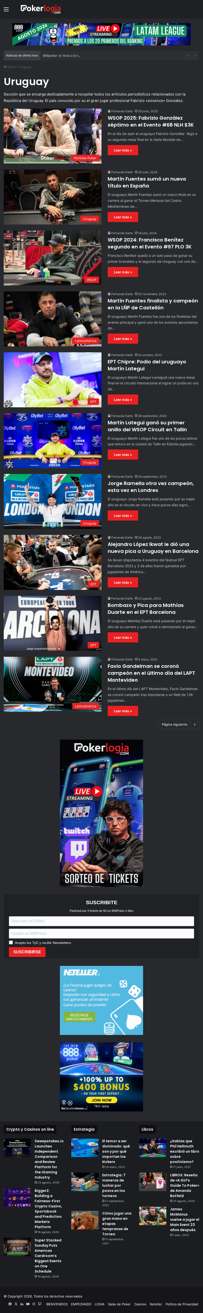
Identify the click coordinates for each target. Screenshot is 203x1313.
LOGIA (99, 1304)
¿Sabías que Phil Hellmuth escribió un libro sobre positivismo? (184, 1151)
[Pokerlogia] (40, 9)
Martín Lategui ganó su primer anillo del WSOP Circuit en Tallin (147, 426)
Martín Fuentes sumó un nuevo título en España (147, 182)
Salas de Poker (119, 1304)
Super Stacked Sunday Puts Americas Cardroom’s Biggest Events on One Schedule (48, 1256)
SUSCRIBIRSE (27, 952)
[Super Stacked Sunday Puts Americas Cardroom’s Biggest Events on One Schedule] (17, 1247)
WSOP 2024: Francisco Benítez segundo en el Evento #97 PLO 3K (150, 243)
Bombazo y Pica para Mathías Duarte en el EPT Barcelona (146, 609)
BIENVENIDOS (57, 1304)
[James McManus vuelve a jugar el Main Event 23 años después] (152, 1216)
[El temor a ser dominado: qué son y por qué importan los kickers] (85, 1148)
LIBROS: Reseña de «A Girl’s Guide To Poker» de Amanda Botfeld (184, 1185)
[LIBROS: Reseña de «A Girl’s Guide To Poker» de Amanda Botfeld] (152, 1182)
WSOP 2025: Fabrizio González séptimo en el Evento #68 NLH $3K (151, 121)
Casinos (140, 1304)
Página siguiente (174, 724)
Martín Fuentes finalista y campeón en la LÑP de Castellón (153, 304)
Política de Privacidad (182, 1304)
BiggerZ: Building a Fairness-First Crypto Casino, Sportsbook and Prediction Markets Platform (48, 1208)
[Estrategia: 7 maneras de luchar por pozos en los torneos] (85, 1182)
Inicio (11, 67)
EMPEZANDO (81, 1304)
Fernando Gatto (122, 111)
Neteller (156, 1304)
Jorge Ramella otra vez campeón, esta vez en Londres (151, 487)
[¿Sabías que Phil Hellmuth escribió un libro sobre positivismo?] (152, 1148)
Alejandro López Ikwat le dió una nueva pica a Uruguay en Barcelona (153, 548)
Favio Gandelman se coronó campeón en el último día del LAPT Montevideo (151, 673)
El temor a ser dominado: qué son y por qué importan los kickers (116, 1151)
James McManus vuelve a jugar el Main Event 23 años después (184, 1219)
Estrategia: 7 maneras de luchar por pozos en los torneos (114, 1185)
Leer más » (123, 150)
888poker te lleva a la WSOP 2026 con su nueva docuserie (88, 55)
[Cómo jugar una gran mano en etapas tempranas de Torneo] (85, 1220)
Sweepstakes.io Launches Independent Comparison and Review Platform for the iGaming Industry (49, 1159)
